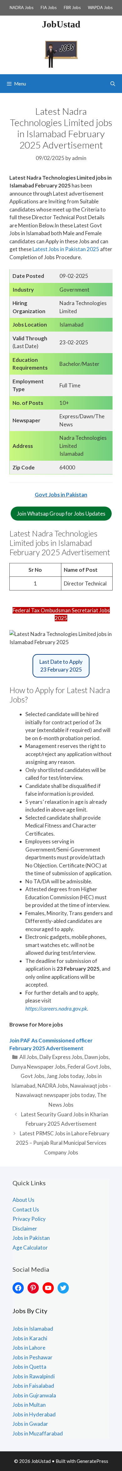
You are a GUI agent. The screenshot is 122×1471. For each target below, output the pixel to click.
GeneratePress (92, 1461)
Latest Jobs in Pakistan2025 (66, 249)
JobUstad (61, 24)
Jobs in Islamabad (33, 1328)
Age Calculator (30, 1247)
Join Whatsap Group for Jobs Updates (61, 513)
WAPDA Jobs (100, 7)
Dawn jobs (96, 1057)
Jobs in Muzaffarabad (38, 1433)
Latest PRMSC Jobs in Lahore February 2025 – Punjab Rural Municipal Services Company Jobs (63, 1143)
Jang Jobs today (65, 1076)
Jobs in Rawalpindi (34, 1376)
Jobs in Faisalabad (33, 1385)
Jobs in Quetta (29, 1366)
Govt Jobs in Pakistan (61, 494)
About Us (23, 1200)
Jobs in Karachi (30, 1338)
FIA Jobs (49, 7)
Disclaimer (25, 1228)
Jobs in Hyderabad (34, 1414)
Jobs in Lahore (29, 1347)
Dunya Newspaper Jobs (38, 1066)
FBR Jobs (72, 7)
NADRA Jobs (21, 7)
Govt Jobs (32, 1076)
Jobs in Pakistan (31, 1238)
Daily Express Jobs (60, 1057)
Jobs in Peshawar (33, 1357)
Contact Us (26, 1209)
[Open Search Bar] (113, 83)
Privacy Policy (29, 1219)
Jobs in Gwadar (30, 1423)
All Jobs (28, 1057)
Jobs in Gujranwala (34, 1395)
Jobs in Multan (29, 1404)
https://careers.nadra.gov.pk (56, 1008)
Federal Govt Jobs (89, 1066)
